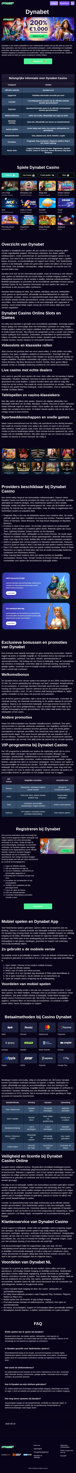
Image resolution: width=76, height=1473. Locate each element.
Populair (8, 175)
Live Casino (27, 175)
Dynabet (63, 1456)
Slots (64, 175)
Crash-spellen (45, 175)
